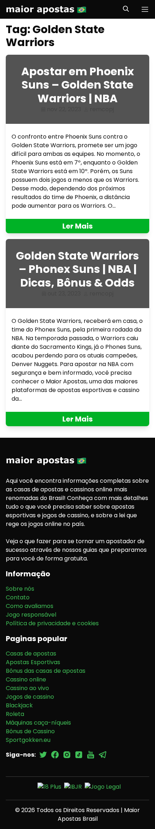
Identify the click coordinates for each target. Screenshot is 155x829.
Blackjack (19, 705)
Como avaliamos (29, 606)
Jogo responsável (31, 615)
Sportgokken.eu (28, 740)
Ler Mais (77, 226)
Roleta (15, 714)
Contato (18, 597)
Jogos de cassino (30, 697)
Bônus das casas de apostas (45, 671)
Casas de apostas (31, 653)
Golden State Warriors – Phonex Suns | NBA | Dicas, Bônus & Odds (77, 269)
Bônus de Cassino (30, 731)
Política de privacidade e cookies (52, 623)
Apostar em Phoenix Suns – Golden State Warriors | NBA (77, 85)
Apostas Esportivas (33, 662)
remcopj (102, 109)
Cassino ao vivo (27, 688)
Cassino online (26, 679)
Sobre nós (20, 589)
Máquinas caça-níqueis (38, 722)
